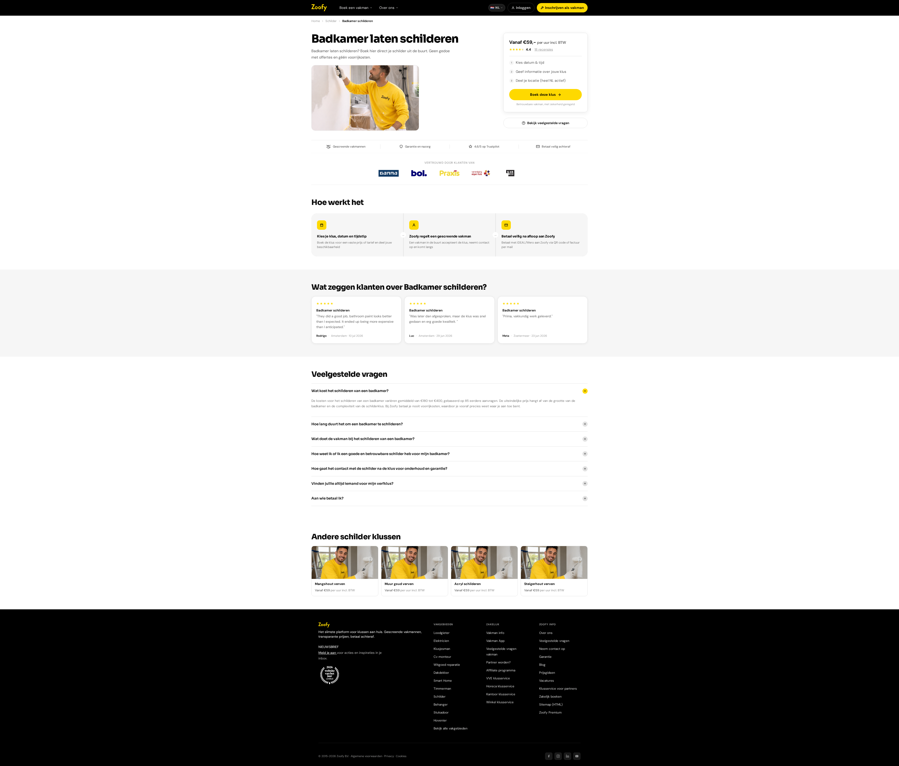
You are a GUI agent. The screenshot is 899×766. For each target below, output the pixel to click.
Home (315, 21)
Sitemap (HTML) (551, 705)
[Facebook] (549, 756)
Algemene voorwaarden (366, 756)
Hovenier (440, 720)
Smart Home (443, 681)
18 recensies (543, 49)
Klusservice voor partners (558, 689)
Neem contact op (552, 649)
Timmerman (442, 689)
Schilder (331, 21)
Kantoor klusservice (500, 694)
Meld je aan (327, 653)
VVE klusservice (498, 678)
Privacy (389, 756)
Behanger (441, 705)
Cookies (401, 756)
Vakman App (495, 641)
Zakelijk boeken (550, 697)
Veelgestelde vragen (554, 641)
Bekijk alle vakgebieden (451, 728)
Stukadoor (441, 712)
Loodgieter (442, 633)
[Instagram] (558, 756)
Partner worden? (498, 662)
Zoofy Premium (550, 712)
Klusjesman (442, 649)
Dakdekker (441, 673)
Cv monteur (442, 657)
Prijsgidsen (547, 673)
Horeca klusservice (500, 686)
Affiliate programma (500, 670)
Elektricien (441, 641)
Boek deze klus (543, 94)
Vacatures (546, 681)
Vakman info (495, 633)
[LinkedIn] (567, 756)
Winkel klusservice (500, 702)
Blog (542, 665)
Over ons (546, 633)
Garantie (545, 657)
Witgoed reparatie (447, 665)
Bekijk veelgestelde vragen (548, 123)
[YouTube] (577, 756)
